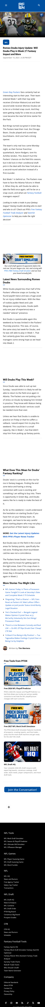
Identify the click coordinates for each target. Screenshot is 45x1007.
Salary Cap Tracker (11, 885)
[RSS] (22, 1003)
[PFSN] (23, 6)
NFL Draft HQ (10, 764)
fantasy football (34, 193)
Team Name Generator (12, 970)
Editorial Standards (11, 982)
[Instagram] (11, 1003)
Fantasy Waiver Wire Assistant (15, 956)
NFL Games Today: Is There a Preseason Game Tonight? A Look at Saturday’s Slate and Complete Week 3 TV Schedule (22, 592)
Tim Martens (24, 648)
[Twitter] (33, 1003)
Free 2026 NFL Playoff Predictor (17, 688)
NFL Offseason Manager (13, 847)
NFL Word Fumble (11, 865)
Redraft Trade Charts (11, 965)
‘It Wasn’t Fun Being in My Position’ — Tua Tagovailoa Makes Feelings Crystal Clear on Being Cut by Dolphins (23, 638)
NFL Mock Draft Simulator (13, 838)
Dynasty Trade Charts (12, 962)
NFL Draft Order (10, 908)
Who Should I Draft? (11, 968)
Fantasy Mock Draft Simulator (15, 950)
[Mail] (16, 1003)
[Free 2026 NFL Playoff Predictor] (22, 676)
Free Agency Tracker (11, 882)
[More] (8, 807)
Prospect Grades (10, 917)
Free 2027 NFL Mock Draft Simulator (19, 726)
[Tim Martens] (6, 648)
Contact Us (8, 988)
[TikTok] (27, 1003)
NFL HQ (7, 876)
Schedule (7, 935)
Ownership (8, 994)
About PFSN (8, 985)
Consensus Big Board (12, 914)
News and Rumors (11, 879)
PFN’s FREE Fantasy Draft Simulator (17, 271)
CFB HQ (7, 929)
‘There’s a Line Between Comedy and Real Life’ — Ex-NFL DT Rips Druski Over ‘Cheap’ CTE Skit (23, 628)
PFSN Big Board (10, 911)
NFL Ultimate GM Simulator (14, 844)
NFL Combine (9, 905)
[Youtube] (38, 1003)
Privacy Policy (9, 991)
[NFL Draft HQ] (22, 752)
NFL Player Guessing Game (14, 859)
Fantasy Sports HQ (11, 947)
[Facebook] (6, 1003)
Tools (6, 683)
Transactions (8, 888)
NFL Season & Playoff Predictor (15, 841)
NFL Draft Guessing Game (13, 862)
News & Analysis (10, 903)
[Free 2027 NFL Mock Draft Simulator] (22, 713)
